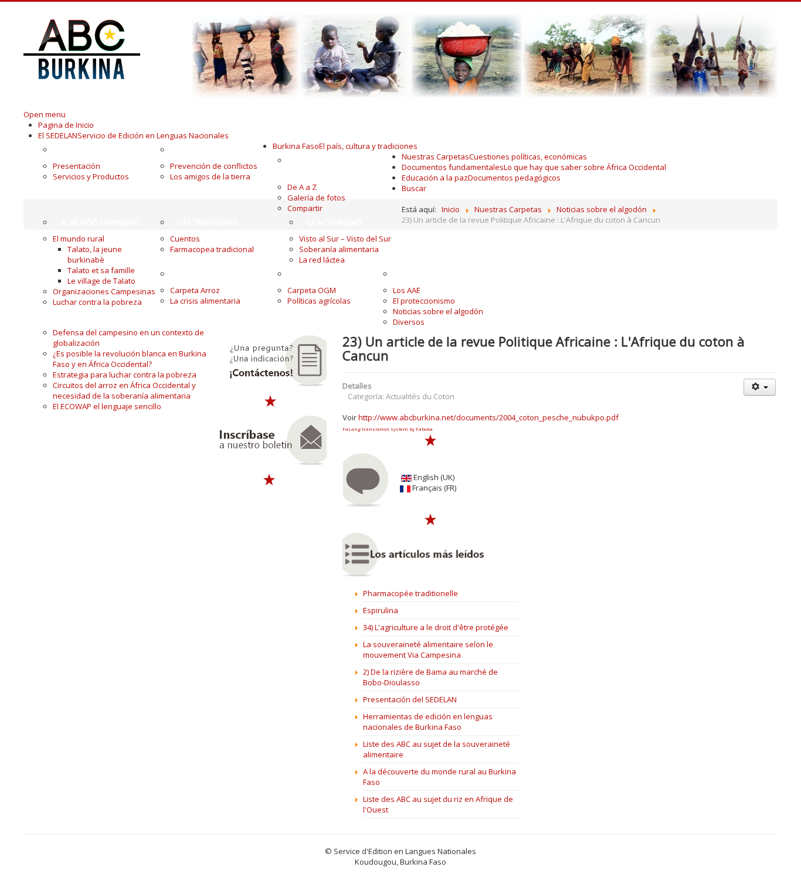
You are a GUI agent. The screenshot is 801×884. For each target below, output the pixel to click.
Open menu (44, 114)
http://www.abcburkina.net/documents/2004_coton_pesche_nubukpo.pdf (488, 417)
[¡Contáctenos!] (270, 361)
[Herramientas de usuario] (759, 387)
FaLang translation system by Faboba (387, 429)
